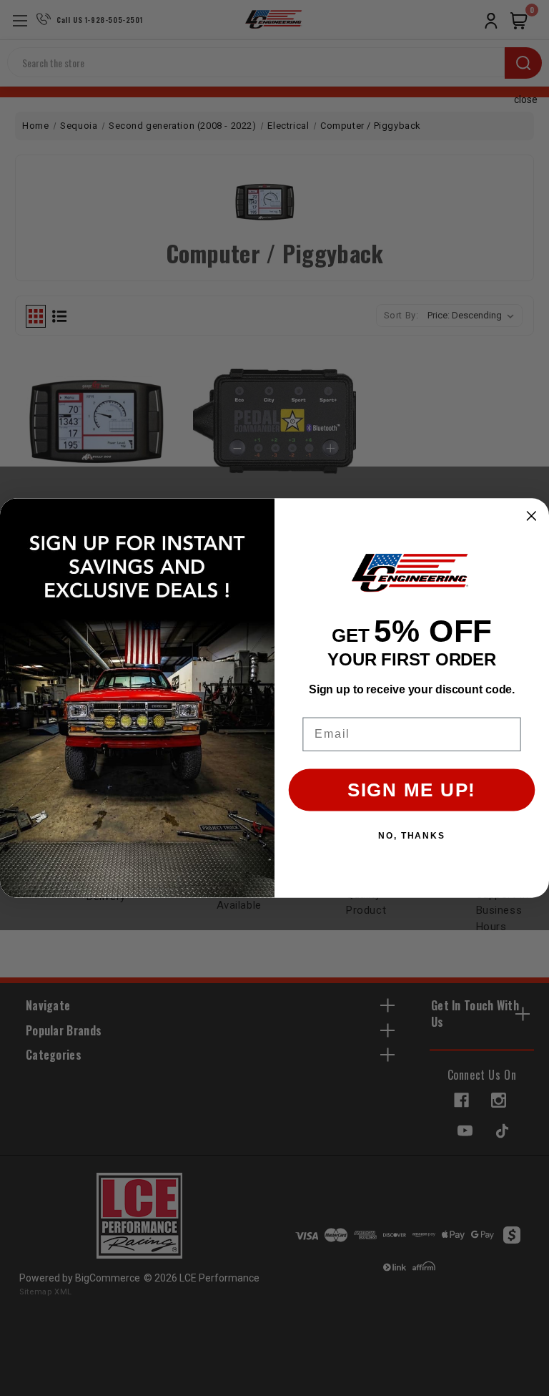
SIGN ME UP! (411, 790)
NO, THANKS (411, 836)
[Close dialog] (532, 516)
